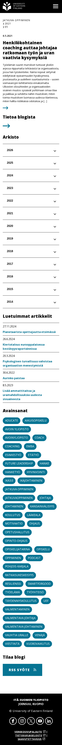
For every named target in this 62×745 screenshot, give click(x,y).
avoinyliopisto (16, 438)
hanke (44, 463)
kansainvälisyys (42, 506)
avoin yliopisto (17, 429)
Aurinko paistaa (14, 378)
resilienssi (13, 584)
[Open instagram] (22, 721)
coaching (12, 446)
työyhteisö (35, 592)
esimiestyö (13, 455)
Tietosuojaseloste (28, 735)
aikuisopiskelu (36, 420)
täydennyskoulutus (21, 601)
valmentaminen (17, 609)
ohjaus (34, 523)
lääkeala (33, 515)
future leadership (19, 463)
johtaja (45, 498)
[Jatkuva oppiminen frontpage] (14, 6)
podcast (34, 558)
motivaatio (14, 523)
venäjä (40, 635)
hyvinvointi (36, 472)
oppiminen (13, 558)
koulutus (12, 515)
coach (39, 438)
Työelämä (12, 592)
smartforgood (39, 584)
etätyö (33, 455)
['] (6, 127)
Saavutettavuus (30, 739)
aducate (11, 420)
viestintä (12, 644)
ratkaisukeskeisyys (19, 575)
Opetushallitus (17, 532)
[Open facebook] (13, 721)
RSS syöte (20, 669)
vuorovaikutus (38, 644)
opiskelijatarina (17, 549)
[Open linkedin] (49, 721)
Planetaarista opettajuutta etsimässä (29, 332)
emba (30, 446)
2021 (8, 23)
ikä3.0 (9, 480)
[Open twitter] (31, 721)
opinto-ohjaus (16, 541)
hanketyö (12, 472)
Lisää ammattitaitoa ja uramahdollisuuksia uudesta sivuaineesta (22, 395)
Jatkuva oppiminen (16, 20)
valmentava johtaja (20, 618)
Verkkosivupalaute (28, 731)
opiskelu (43, 549)
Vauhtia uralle (16, 635)
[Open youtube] (40, 721)
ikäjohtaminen (31, 480)
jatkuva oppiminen (19, 489)
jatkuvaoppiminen (19, 498)
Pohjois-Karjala (16, 566)
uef (45, 601)
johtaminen (14, 506)
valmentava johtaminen (23, 627)
